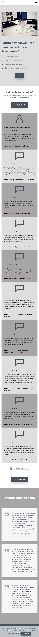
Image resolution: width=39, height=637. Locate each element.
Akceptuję (26, 633)
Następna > (20, 468)
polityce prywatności (14, 633)
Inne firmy (31, 95)
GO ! (19, 76)
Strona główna (8, 95)
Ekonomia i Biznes (20, 95)
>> (27, 468)
